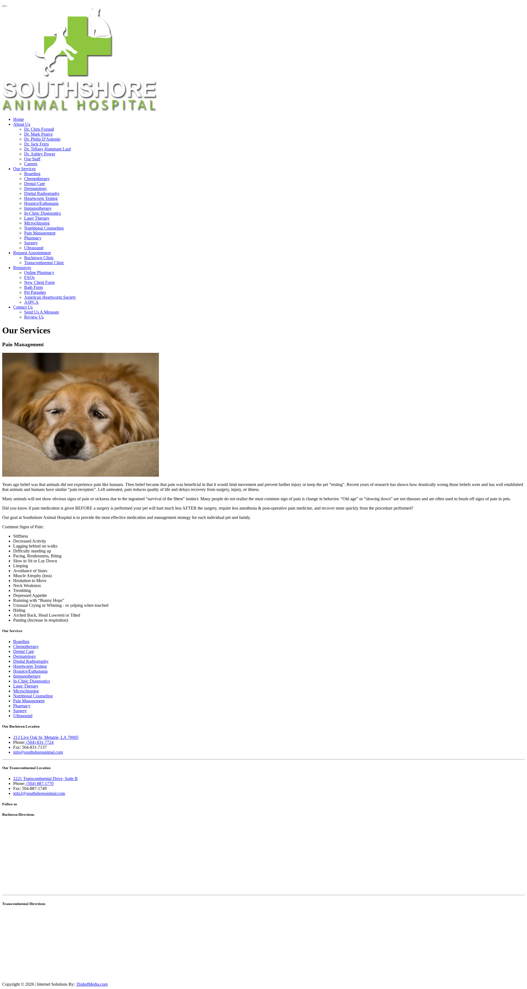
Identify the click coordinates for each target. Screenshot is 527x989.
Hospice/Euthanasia (41, 203)
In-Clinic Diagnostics (42, 213)
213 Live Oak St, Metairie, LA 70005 (46, 737)
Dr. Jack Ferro (36, 144)
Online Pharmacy (39, 272)
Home (18, 119)
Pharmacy (32, 238)
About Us (21, 124)
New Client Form (39, 282)
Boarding (32, 173)
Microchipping (37, 223)
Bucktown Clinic (39, 257)
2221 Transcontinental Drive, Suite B (45, 778)
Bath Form (33, 287)
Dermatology (35, 188)
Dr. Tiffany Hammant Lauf (47, 149)
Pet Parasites (35, 292)
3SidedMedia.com (92, 984)
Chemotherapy (37, 178)
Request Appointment (32, 252)
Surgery (31, 243)
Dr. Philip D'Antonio (42, 139)
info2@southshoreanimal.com (39, 793)
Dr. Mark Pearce (38, 134)
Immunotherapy (38, 208)
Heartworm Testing (41, 198)
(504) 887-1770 (39, 783)
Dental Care (34, 183)
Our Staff (32, 159)
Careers (30, 163)
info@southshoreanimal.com (38, 752)
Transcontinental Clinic (44, 262)
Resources (22, 267)
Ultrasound (33, 247)
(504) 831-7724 (39, 742)
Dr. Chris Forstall (39, 129)
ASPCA (31, 302)
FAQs (29, 277)
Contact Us (23, 307)
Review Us (34, 317)
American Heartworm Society (50, 297)
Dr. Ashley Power (39, 154)
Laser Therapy (36, 218)
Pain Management (39, 233)
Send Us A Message (41, 312)
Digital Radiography (42, 193)
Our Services (24, 168)
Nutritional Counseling (44, 228)
